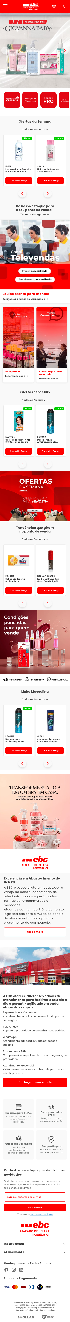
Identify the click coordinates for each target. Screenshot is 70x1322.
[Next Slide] (48, 193)
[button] (5, 6)
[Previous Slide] (22, 193)
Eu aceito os (25, 1215)
